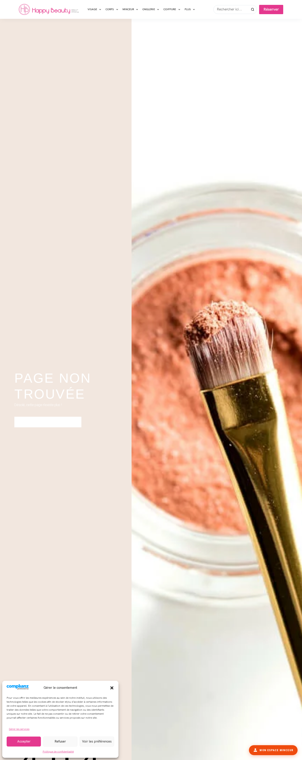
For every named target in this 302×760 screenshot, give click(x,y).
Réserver (271, 9)
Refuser (60, 741)
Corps (109, 9)
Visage (92, 9)
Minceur (128, 9)
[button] (112, 688)
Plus (188, 9)
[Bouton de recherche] (252, 9)
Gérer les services (19, 729)
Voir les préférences (97, 741)
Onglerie (148, 9)
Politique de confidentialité (58, 751)
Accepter (24, 741)
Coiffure (169, 9)
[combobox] (231, 9)
